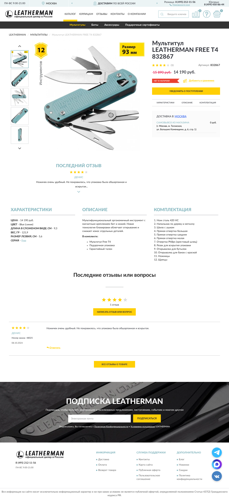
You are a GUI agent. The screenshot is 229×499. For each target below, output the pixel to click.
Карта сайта (146, 465)
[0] (217, 14)
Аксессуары (111, 25)
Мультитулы (77, 25)
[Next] (20, 148)
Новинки (184, 465)
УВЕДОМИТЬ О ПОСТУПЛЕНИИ (186, 91)
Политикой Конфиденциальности (111, 427)
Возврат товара (107, 470)
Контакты (118, 14)
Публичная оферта (149, 470)
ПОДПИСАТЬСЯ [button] (147, 418)
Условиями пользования (143, 427)
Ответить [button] (55, 348)
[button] (180, 5)
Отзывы (101, 14)
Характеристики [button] (165, 103)
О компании (137, 14)
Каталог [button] (70, 14)
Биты (94, 25)
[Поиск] (161, 14)
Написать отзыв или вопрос (114, 312)
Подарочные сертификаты (142, 25)
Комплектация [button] (207, 103)
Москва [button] (180, 116)
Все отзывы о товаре (114, 364)
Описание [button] (187, 103)
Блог (181, 459)
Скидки (183, 470)
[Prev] (20, 46)
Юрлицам (86, 14)
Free (23, 240)
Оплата (102, 465)
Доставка (103, 459)
